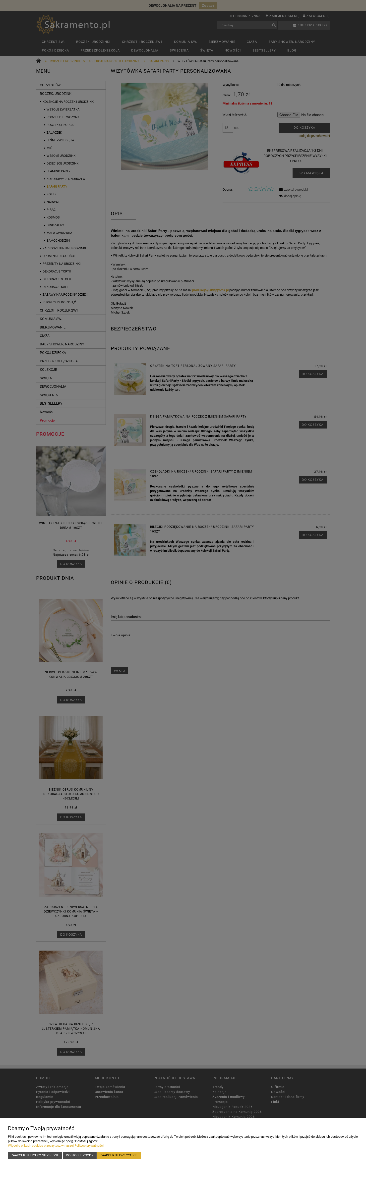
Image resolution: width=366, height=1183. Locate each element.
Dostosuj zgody (79, 1155)
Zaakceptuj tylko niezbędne (35, 1155)
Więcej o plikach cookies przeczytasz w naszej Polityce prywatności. (56, 1145)
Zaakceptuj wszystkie (118, 1155)
